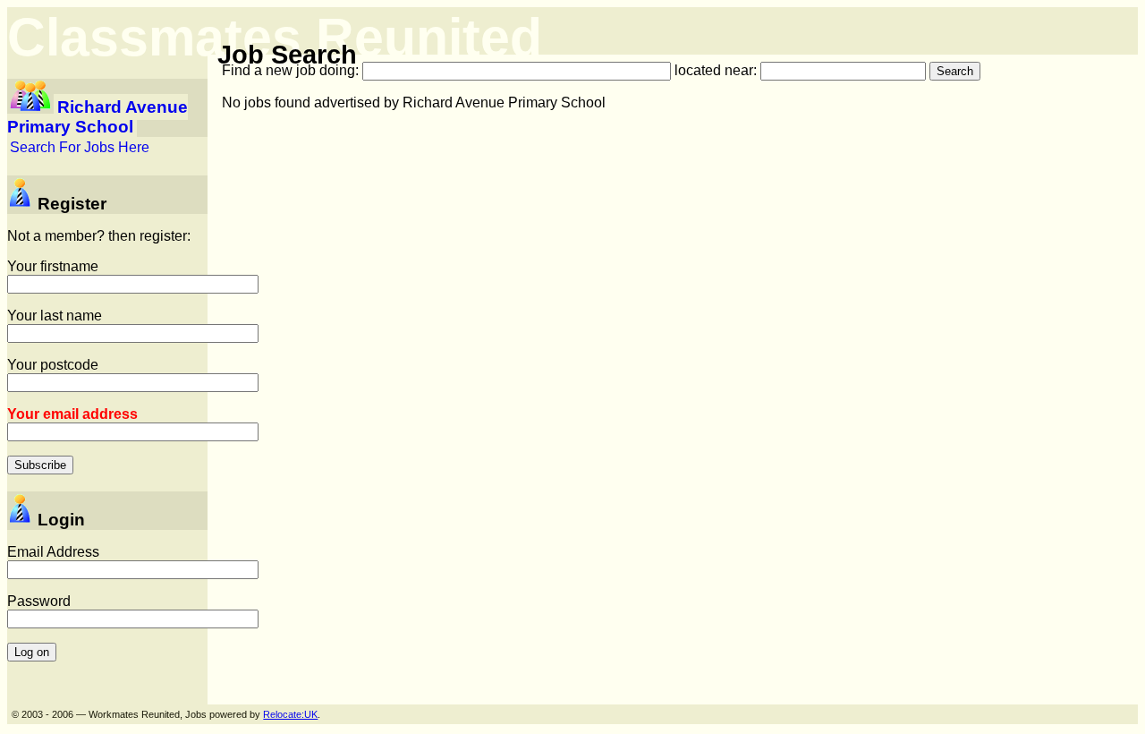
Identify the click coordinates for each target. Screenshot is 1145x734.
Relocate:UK (290, 714)
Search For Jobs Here (79, 147)
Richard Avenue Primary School (97, 117)
